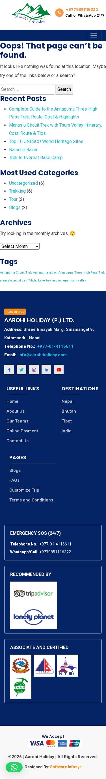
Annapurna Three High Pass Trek (82, 272)
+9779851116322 (55, 552)
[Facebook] (9, 369)
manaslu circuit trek (13, 280)
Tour (13, 199)
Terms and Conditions (31, 500)
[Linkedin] (46, 369)
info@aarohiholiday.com (42, 354)
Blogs (15, 207)
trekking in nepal (57, 280)
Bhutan (69, 411)
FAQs (14, 480)
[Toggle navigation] (94, 35)
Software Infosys (65, 767)
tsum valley (78, 280)
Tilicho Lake (36, 280)
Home (12, 401)
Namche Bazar (23, 149)
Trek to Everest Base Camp (36, 157)
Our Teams (17, 421)
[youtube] (59, 369)
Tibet (67, 421)
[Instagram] (34, 369)
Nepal (67, 401)
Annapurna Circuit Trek (16, 272)
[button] (14, 767)
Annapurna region (45, 272)
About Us (16, 411)
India (67, 431)
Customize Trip (24, 490)
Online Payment (22, 431)
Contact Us (18, 441)
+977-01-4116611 (55, 346)
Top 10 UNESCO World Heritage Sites (46, 141)
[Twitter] (21, 369)
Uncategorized (23, 183)
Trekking (17, 191)
